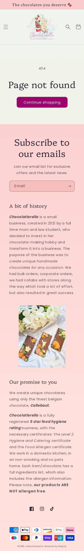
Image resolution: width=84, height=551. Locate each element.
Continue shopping (42, 102)
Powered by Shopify (55, 546)
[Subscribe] (69, 186)
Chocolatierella (34, 546)
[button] (6, 27)
